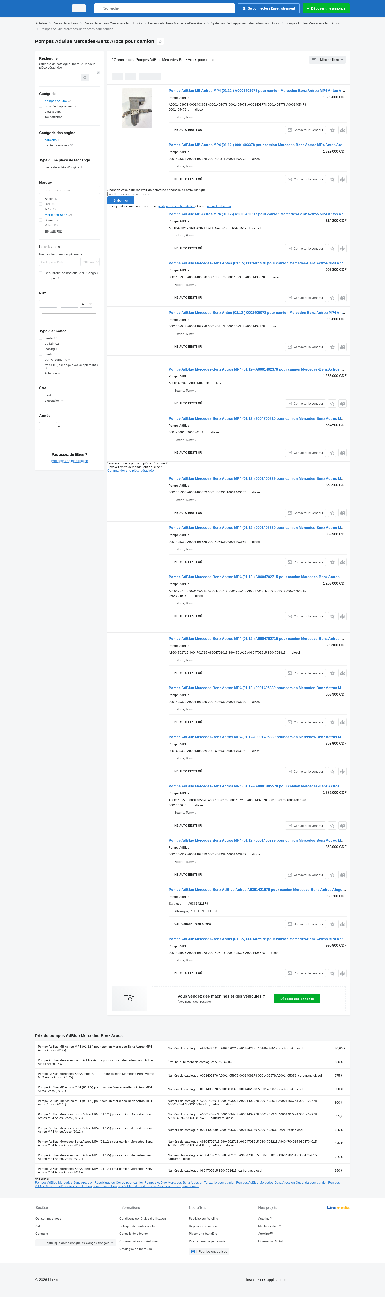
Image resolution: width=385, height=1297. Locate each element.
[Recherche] (99, 8)
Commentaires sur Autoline (138, 1241)
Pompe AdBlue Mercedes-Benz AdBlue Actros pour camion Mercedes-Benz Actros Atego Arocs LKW (95, 1061)
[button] (332, 130)
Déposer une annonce (297, 998)
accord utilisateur (219, 206)
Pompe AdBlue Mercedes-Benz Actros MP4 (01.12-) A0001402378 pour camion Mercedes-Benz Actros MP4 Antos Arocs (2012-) (275, 369)
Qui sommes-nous (48, 1218)
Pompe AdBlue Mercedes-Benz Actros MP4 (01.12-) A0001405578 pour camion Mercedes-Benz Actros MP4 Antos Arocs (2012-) (275, 786)
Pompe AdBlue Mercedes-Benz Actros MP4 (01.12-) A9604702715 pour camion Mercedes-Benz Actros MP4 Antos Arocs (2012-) (275, 577)
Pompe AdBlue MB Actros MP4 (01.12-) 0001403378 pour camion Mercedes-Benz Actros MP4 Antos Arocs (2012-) (264, 145)
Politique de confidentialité (137, 1226)
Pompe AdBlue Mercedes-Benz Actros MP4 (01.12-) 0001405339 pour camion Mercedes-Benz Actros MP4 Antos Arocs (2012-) (274, 478)
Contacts (41, 1233)
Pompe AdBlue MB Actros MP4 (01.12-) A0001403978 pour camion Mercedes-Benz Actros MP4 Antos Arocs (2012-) (265, 91)
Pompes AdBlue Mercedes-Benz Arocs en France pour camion (155, 1186)
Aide (38, 1226)
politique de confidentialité (176, 206)
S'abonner (121, 200)
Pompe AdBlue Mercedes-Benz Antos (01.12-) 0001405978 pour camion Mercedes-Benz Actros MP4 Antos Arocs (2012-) (269, 263)
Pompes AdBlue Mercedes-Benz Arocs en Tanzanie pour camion (190, 1182)
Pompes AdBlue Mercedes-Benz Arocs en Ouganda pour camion (282, 1182)
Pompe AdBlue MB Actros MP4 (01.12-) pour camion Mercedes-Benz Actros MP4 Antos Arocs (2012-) (95, 1048)
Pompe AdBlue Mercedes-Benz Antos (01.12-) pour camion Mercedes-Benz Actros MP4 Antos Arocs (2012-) (96, 1075)
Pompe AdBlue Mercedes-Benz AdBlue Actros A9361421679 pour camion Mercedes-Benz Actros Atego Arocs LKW (265, 890)
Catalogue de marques (135, 1249)
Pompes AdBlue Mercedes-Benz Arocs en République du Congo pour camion (90, 1182)
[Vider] (98, 72)
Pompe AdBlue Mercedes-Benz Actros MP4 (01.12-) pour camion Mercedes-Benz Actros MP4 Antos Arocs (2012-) (95, 1116)
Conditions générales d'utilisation (142, 1218)
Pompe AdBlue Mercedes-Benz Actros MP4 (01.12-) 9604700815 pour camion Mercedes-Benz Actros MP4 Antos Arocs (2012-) (274, 418)
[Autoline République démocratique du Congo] (51, 8)
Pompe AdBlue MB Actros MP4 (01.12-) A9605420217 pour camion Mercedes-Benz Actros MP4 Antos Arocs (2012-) (265, 214)
